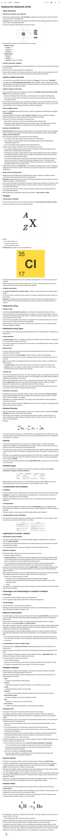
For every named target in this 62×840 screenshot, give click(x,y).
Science (7, 2)
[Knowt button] (51, 2)
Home (2, 2)
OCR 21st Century (19, 2)
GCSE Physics (12, 2)
